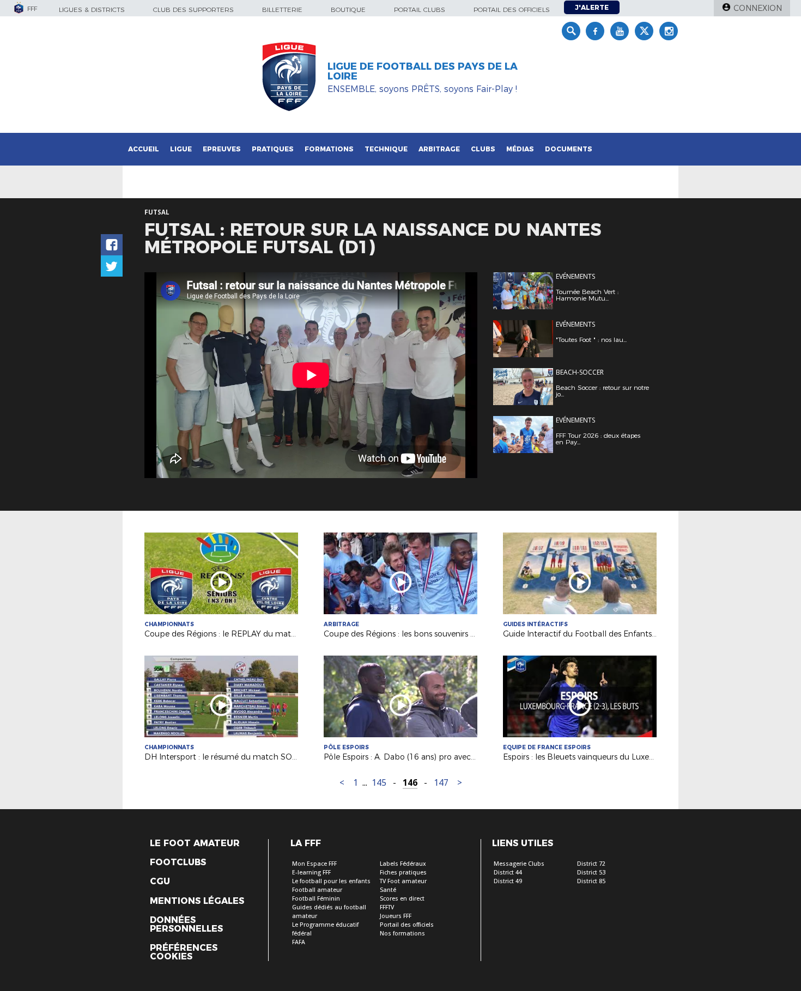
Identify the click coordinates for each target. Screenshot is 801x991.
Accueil (143, 149)
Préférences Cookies (183, 952)
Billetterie (282, 10)
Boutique (348, 10)
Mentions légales (197, 901)
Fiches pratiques (403, 872)
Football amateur (317, 890)
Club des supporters (193, 10)
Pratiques (273, 149)
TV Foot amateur (403, 881)
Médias (520, 149)
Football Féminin (316, 898)
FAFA (298, 942)
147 (441, 783)
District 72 (591, 863)
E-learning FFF (311, 872)
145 (379, 783)
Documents (568, 149)
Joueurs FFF (395, 916)
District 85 (591, 881)
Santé (388, 890)
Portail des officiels (512, 10)
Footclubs (178, 862)
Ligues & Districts (92, 10)
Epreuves (222, 149)
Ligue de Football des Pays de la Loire (422, 71)
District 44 (508, 872)
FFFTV (387, 907)
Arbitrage (439, 149)
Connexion (757, 8)
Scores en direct (402, 898)
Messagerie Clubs (519, 863)
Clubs (483, 149)
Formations (329, 149)
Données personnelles (186, 924)
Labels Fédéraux (403, 863)
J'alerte (592, 7)
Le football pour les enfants (331, 881)
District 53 (591, 872)
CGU (160, 881)
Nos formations (402, 933)
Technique (386, 149)
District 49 (508, 881)
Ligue (181, 149)
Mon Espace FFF (314, 863)
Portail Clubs (419, 10)
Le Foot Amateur (195, 843)
